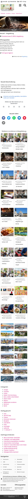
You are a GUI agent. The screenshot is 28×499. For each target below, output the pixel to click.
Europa (13, 13)
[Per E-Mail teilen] (19, 118)
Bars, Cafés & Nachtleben (11, 397)
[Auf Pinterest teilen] (24, 118)
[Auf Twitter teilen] (8, 118)
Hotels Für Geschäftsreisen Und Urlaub (15, 445)
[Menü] (20, 5)
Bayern (6, 400)
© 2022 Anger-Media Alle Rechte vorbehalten (11, 496)
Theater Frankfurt (9, 450)
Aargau (6, 390)
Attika (5, 393)
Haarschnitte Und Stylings (11, 443)
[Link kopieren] (3, 122)
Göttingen (7, 426)
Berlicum (6, 404)
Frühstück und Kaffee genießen (11, 96)
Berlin (5, 406)
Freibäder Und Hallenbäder (12, 439)
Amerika (6, 391)
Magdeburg (24, 56)
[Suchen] (25, 5)
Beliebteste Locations (10, 402)
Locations (8, 13)
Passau (6, 417)
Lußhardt (6, 428)
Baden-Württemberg (10, 395)
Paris (5, 424)
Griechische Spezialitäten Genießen (14, 441)
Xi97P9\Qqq (7, 415)
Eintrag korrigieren (7, 53)
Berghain (6, 421)
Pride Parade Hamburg (10, 446)
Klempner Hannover (10, 419)
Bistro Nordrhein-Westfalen (12, 437)
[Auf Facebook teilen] (3, 118)
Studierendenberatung (10, 448)
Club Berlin (7, 423)
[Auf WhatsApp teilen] (14, 118)
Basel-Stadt (7, 399)
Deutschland (19, 13)
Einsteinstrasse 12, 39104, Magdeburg (12, 36)
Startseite (3, 13)
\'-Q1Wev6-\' (8, 430)
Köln (5, 414)
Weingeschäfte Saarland (11, 452)
